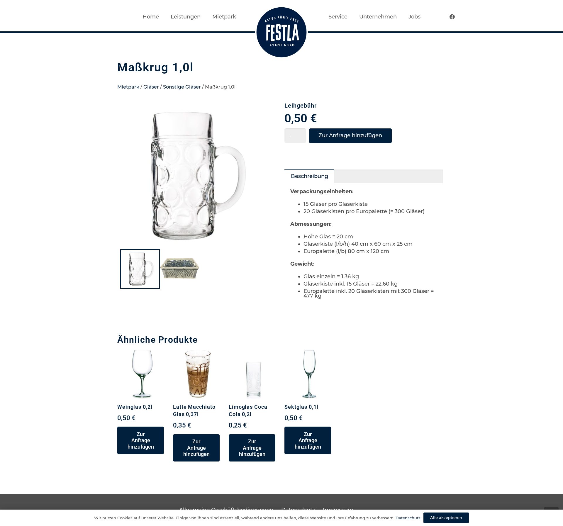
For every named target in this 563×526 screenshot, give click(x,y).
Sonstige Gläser (182, 87)
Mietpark (128, 87)
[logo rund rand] (281, 32)
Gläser (151, 87)
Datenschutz (408, 517)
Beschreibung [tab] (309, 176)
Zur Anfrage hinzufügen (350, 135)
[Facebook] (452, 16)
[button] (268, 113)
